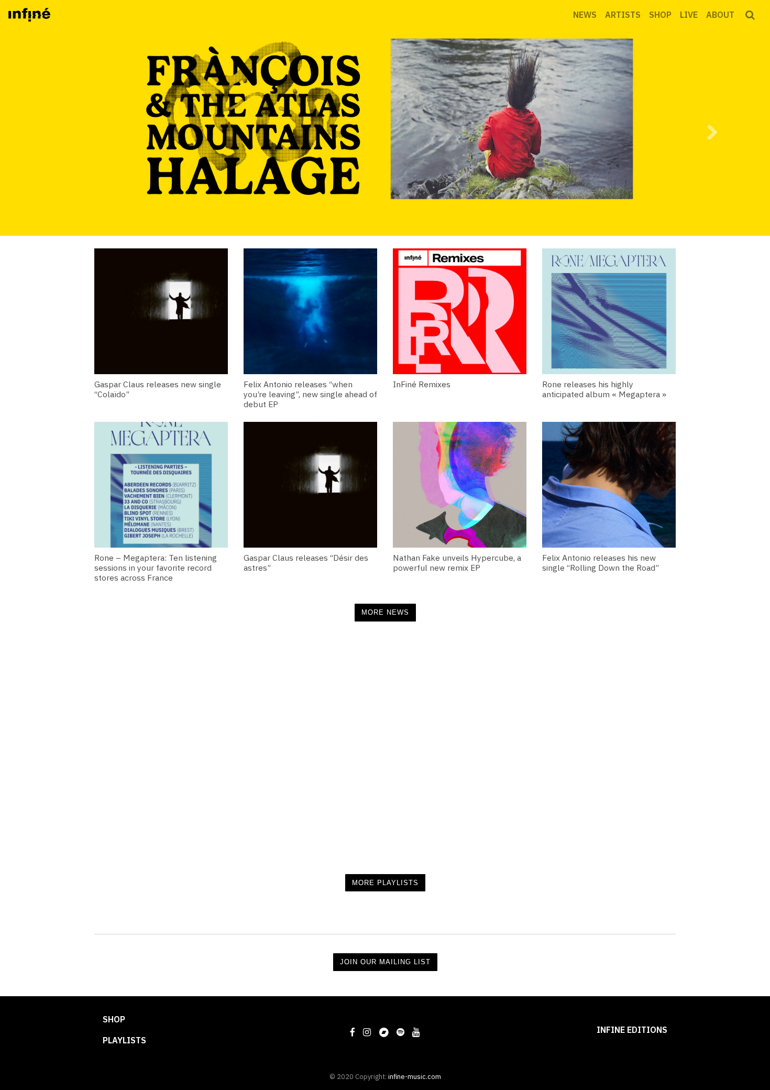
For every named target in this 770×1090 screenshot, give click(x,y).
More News (385, 612)
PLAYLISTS (124, 1040)
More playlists (385, 883)
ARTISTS (623, 14)
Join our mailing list (385, 962)
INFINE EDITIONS (632, 1029)
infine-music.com (414, 1076)
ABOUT (720, 14)
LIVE (689, 14)
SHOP (660, 14)
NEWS (585, 14)
